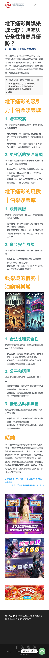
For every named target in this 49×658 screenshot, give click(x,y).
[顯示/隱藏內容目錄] (37, 80)
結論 (10, 92)
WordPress (24, 654)
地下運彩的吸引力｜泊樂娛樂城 (21, 83)
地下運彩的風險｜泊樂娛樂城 (20, 86)
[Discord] (42, 651)
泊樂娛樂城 (31, 49)
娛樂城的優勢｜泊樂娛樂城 (19, 89)
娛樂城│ (24, 616)
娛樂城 (22, 49)
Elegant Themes (23, 651)
